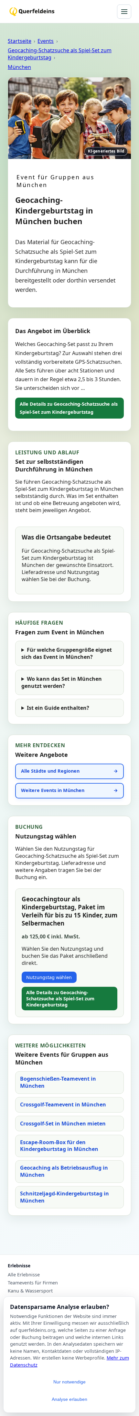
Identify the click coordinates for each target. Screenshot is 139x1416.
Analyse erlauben (69, 1399)
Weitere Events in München (52, 790)
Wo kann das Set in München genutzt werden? (61, 682)
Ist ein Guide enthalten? (58, 707)
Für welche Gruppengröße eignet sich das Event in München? (66, 653)
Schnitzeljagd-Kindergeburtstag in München (64, 1197)
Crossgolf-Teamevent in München (63, 1104)
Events (45, 41)
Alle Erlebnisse (24, 1275)
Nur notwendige (69, 1381)
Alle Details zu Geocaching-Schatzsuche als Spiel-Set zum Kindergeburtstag (69, 408)
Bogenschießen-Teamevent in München (58, 1082)
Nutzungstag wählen (49, 977)
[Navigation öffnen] (124, 12)
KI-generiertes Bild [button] (106, 151)
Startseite (19, 41)
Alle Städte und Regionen (50, 771)
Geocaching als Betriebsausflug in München (64, 1171)
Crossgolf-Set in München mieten (63, 1123)
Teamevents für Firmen (33, 1283)
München (19, 67)
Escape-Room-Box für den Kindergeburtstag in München (59, 1146)
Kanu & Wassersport (30, 1291)
